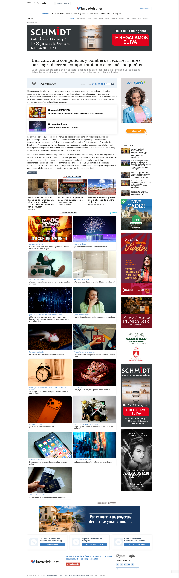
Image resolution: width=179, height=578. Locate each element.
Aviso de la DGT (100, 14)
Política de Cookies (79, 575)
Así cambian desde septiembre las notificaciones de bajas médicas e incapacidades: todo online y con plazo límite (140, 153)
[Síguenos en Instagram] (121, 564)
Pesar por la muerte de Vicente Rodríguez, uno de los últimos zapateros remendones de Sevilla (140, 175)
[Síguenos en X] (117, 564)
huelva (107, 18)
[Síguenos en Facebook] (132, 564)
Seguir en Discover (63, 3)
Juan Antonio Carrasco (96, 204)
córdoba (121, 18)
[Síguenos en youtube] (128, 564)
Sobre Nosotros (52, 575)
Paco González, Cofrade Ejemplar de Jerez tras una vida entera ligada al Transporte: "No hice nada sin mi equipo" (41, 202)
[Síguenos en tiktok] (125, 564)
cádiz (89, 18)
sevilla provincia (136, 18)
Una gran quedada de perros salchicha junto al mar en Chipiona (139, 192)
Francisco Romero (64, 204)
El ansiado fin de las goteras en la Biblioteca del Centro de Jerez (101, 200)
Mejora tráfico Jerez (85, 14)
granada (114, 18)
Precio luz (55, 14)
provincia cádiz (80, 18)
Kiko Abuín (31, 209)
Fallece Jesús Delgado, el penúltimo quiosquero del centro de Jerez (70, 200)
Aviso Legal (68, 575)
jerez (72, 18)
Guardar (108, 84)
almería (145, 18)
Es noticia (45, 14)
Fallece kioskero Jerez (68, 14)
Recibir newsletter (137, 545)
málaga (101, 18)
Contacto (61, 575)
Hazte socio (74, 564)
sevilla (95, 18)
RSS (87, 575)
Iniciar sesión (145, 9)
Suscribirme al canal (94, 545)
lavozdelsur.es (48, 84)
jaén (127, 18)
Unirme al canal (52, 545)
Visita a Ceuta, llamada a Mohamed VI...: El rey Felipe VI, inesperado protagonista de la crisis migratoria (141, 184)
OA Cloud (103, 575)
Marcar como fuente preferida (128, 569)
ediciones (30, 22)
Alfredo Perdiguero (114, 14)
